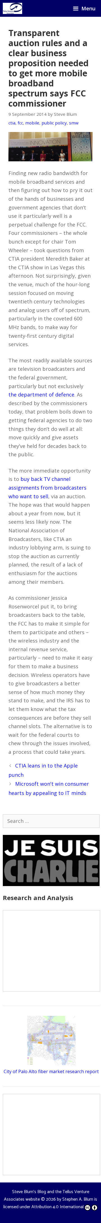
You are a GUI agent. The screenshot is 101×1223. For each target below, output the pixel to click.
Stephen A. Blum (77, 1199)
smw (74, 123)
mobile (32, 123)
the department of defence (41, 394)
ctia (11, 123)
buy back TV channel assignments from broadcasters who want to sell (47, 487)
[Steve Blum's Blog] (12, 8)
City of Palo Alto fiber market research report (51, 1071)
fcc (20, 123)
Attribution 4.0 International (57, 1207)
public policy (54, 123)
